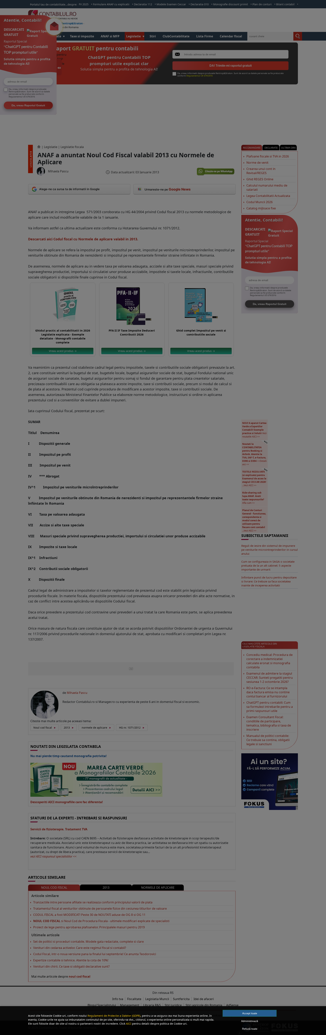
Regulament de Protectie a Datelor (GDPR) (114, 1015)
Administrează (249, 1021)
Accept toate (249, 1013)
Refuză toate (249, 1028)
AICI (128, 1023)
